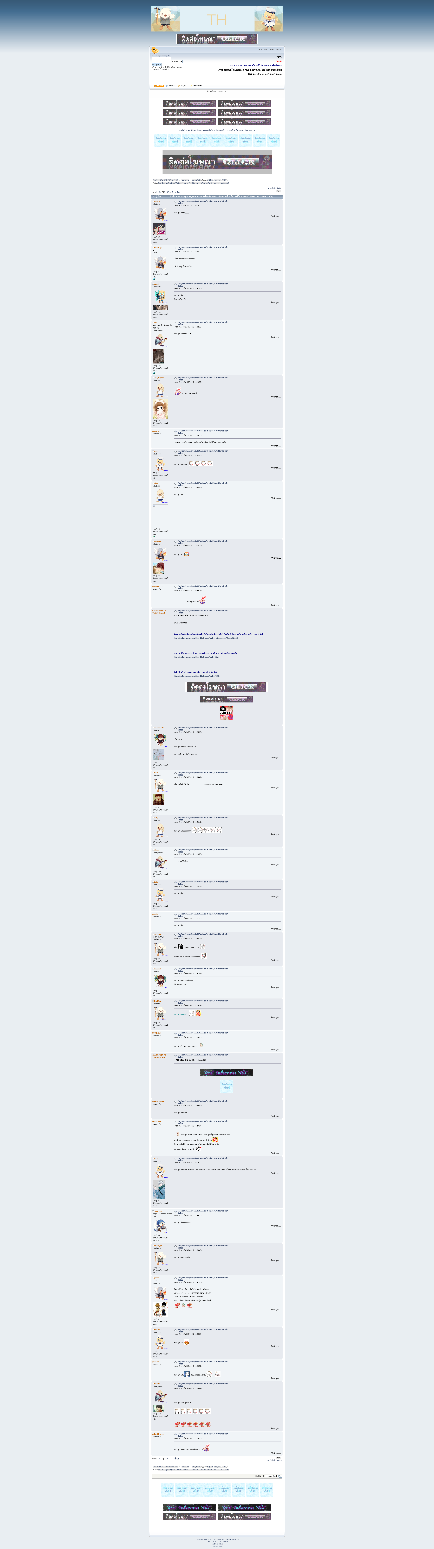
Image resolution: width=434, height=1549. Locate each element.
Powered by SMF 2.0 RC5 (204, 1539)
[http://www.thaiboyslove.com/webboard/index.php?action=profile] (154, 279)
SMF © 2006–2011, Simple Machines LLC (226, 1539)
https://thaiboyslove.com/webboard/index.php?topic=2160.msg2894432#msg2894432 (206, 638)
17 (172, 192)
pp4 (155, 322)
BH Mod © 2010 (217, 1546)
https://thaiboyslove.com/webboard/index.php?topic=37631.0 (197, 676)
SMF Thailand (223, 1541)
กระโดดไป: (259, 1476)
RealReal (157, 1001)
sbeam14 (157, 934)
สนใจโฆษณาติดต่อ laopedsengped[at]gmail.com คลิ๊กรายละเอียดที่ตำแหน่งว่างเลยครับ (217, 130)
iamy (156, 1158)
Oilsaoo (157, 201)
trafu (156, 451)
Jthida (156, 850)
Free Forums (215, 1541)
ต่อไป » (279, 188)
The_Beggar (159, 378)
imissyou (157, 541)
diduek (156, 483)
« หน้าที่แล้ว (271, 188)
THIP (224, 180)
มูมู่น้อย (210, 180)
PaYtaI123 (158, 1330)
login (160, 56)
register (167, 56)
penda (156, 1278)
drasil (156, 284)
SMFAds (209, 1541)
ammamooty (159, 728)
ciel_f (156, 818)
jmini (156, 882)
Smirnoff (157, 969)
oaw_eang (217, 180)
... (170, 192)
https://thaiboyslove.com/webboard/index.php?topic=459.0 (196, 657)
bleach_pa (158, 1246)
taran (156, 773)
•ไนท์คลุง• (158, 247)
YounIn (157, 1384)
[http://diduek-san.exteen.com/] (154, 537)
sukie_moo (158, 1211)
